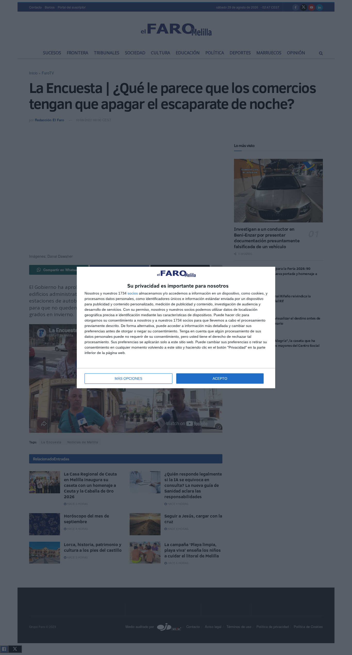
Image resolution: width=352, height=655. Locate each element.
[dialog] (176, 328)
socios (133, 293)
